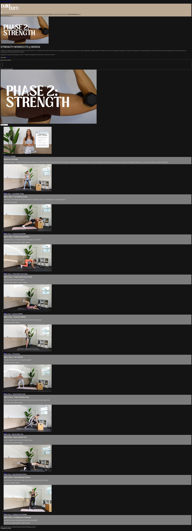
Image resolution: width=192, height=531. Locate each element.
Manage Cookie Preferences (24, 527)
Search (29, 14)
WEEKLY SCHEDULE (36, 14)
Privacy (9, 527)
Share (8, 57)
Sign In (11, 15)
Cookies (14, 527)
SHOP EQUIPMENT (48, 14)
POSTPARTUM (22, 14)
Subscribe (3, 57)
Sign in (79, 14)
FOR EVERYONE (5, 14)
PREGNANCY (14, 14)
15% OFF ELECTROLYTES (61, 14)
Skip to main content (6, 1)
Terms (5, 527)
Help (2, 527)
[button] (1, 12)
